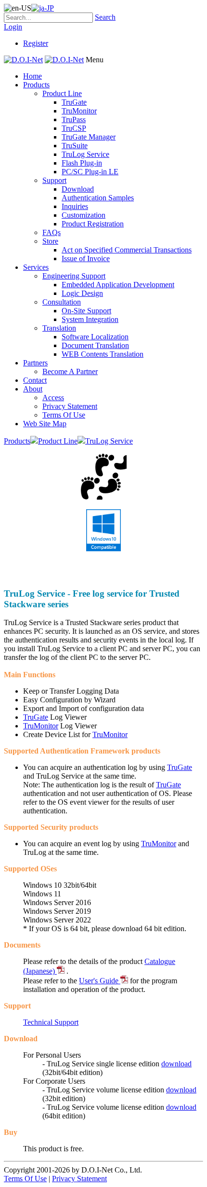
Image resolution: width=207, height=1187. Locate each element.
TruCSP (74, 128)
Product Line (62, 93)
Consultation (61, 302)
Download (78, 189)
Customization (83, 215)
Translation (59, 328)
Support (54, 180)
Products (36, 85)
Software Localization (95, 337)
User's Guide (99, 981)
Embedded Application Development (118, 284)
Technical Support (50, 1022)
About (32, 389)
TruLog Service (85, 154)
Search (105, 17)
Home (32, 76)
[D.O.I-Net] (23, 60)
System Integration (90, 319)
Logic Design (82, 293)
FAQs (51, 232)
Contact (35, 380)
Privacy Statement (69, 406)
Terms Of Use (63, 415)
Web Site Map (44, 423)
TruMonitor (79, 111)
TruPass (74, 119)
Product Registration (93, 224)
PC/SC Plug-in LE (90, 172)
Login (13, 27)
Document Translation (95, 345)
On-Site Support (86, 311)
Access (53, 397)
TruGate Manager (89, 137)
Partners (35, 363)
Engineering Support (73, 276)
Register (35, 43)
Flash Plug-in (82, 163)
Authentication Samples (98, 198)
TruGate (74, 102)
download (176, 1064)
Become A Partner (70, 371)
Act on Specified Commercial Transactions (127, 250)
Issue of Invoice (86, 258)
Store (50, 241)
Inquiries (75, 206)
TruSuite (75, 145)
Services (36, 267)
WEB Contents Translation (102, 354)
